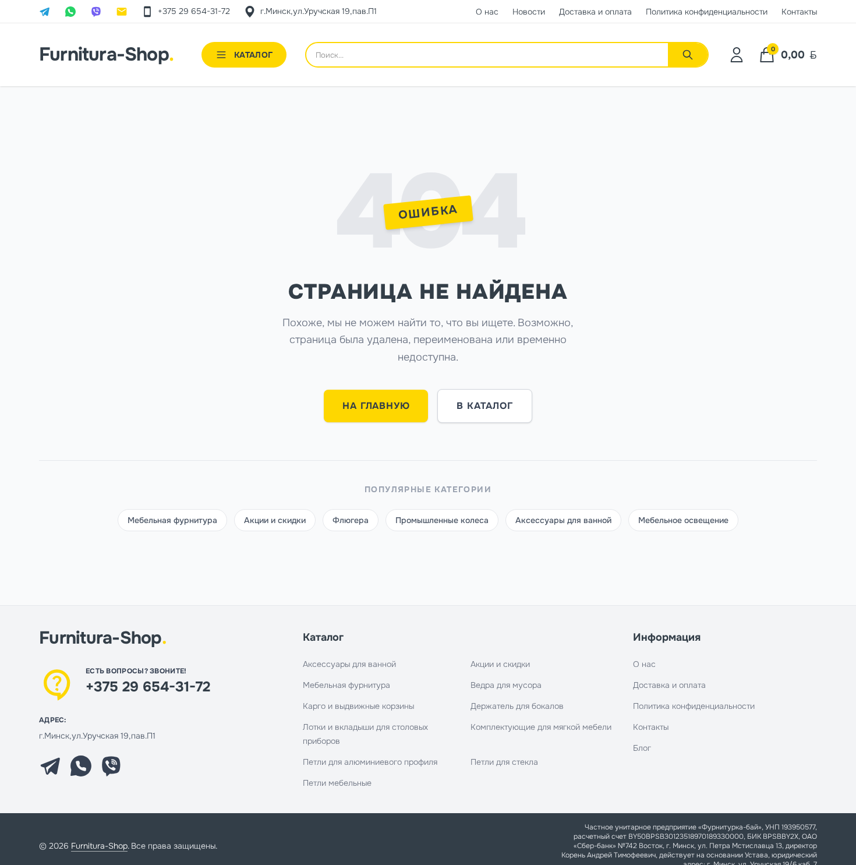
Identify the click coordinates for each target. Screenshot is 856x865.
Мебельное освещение (683, 520)
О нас (644, 664)
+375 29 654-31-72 (148, 686)
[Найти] (688, 54)
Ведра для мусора (506, 685)
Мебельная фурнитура (172, 520)
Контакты (650, 727)
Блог (642, 748)
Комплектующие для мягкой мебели (541, 727)
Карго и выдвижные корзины (358, 706)
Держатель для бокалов (517, 706)
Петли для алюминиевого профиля (370, 762)
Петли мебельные (337, 783)
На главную (375, 406)
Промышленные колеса (442, 520)
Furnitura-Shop (106, 54)
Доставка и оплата (669, 685)
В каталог (484, 406)
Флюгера (351, 520)
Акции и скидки (275, 520)
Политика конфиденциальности (694, 706)
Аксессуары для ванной (563, 520)
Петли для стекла (504, 762)
